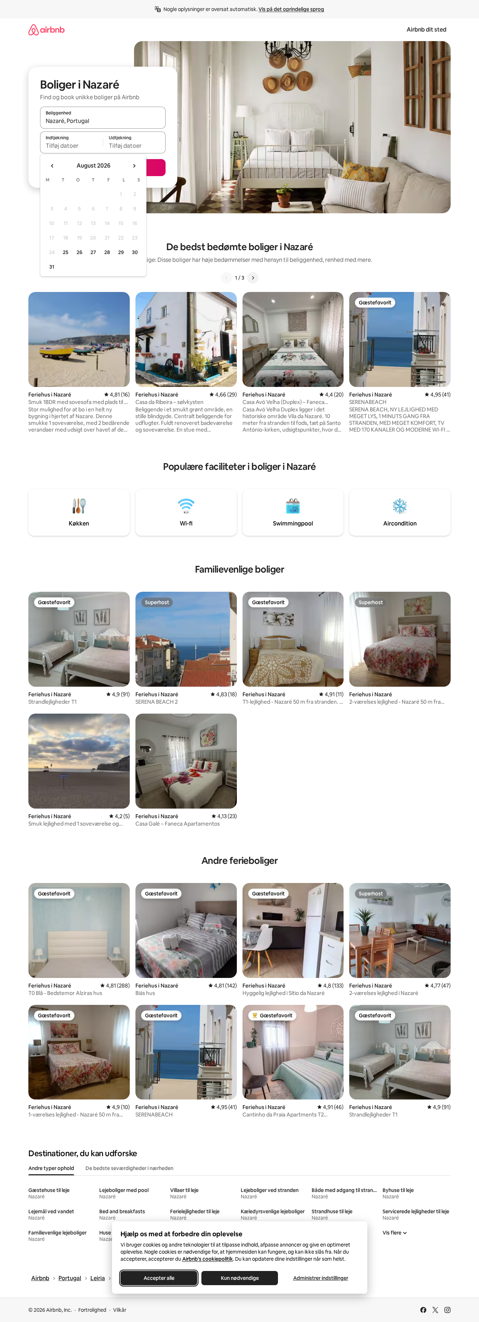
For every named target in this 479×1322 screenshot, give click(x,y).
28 (107, 252)
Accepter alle (158, 1278)
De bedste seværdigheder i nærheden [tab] (129, 1168)
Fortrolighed (92, 1310)
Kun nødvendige (239, 1278)
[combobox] (103, 121)
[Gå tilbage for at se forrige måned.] (52, 166)
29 (121, 252)
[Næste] (252, 277)
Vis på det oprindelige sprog (291, 9)
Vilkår (119, 1310)
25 (65, 252)
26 (79, 252)
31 (51, 267)
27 (93, 252)
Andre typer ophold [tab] (51, 1168)
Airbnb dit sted (426, 29)
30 (135, 252)
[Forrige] (226, 277)
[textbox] (71, 145)
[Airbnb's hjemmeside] (46, 29)
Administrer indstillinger (320, 1278)
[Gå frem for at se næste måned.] (134, 166)
